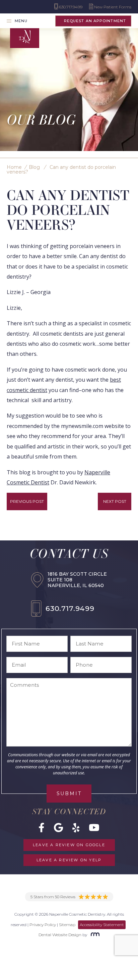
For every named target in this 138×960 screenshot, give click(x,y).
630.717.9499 (70, 608)
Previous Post (27, 501)
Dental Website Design (60, 934)
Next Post (114, 501)
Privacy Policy (42, 924)
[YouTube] (94, 827)
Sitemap (67, 924)
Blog (34, 167)
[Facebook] (41, 827)
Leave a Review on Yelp (69, 860)
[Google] (58, 827)
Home (14, 167)
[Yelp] (76, 827)
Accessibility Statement (102, 924)
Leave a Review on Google (69, 845)
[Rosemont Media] (93, 934)
